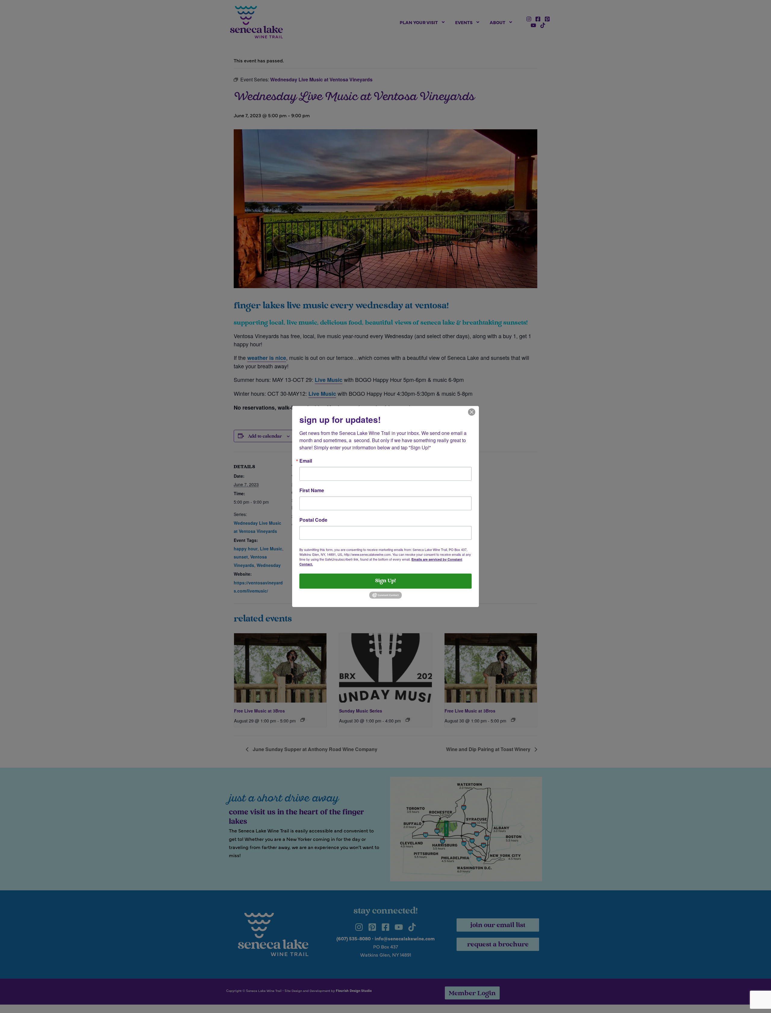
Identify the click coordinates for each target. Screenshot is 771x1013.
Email (305, 460)
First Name (311, 490)
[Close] (471, 411)
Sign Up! (385, 581)
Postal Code (313, 520)
